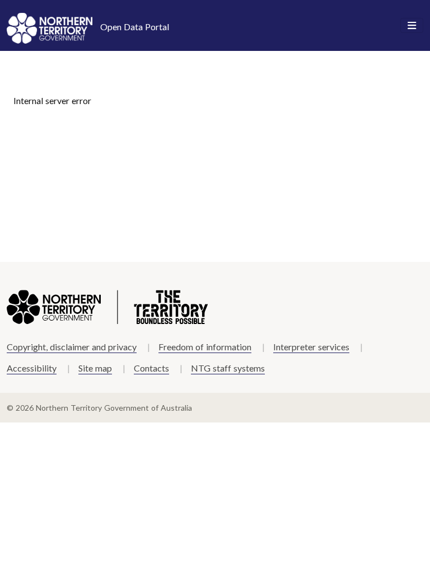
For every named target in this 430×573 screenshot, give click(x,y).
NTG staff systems (228, 368)
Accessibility (32, 368)
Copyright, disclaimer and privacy (72, 346)
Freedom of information (204, 346)
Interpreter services (311, 346)
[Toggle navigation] (411, 26)
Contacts (151, 368)
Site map (95, 368)
